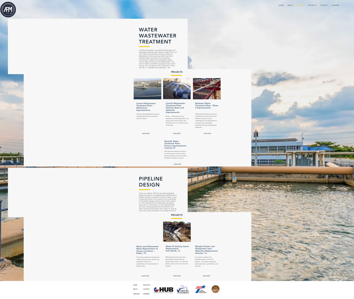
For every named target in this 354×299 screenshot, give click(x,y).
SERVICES (136, 294)
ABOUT (135, 289)
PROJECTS (146, 285)
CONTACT (146, 289)
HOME (135, 285)
